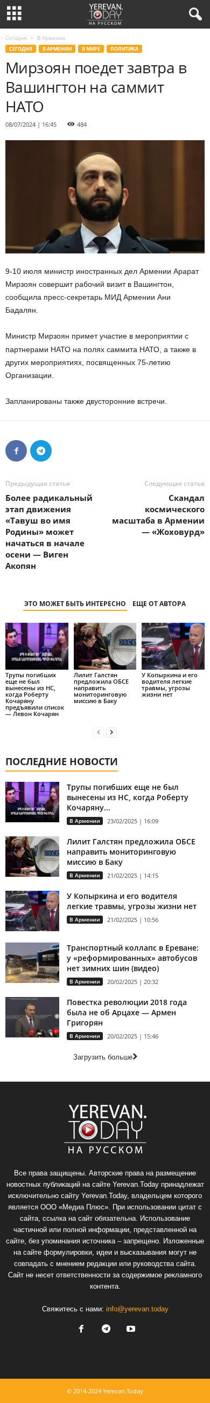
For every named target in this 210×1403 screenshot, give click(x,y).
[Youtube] (129, 1330)
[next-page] (111, 732)
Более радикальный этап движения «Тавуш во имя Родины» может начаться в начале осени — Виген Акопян (49, 531)
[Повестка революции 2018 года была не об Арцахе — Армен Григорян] (32, 1017)
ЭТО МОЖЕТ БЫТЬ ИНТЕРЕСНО (75, 603)
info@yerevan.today (137, 1309)
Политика (124, 48)
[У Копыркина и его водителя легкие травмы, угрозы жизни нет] (173, 646)
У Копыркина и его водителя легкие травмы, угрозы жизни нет (170, 684)
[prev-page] (98, 732)
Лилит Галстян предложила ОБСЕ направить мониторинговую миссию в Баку (101, 688)
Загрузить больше (102, 1057)
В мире (91, 48)
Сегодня (16, 38)
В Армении (57, 48)
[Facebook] (16, 451)
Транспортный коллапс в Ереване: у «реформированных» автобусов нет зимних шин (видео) (133, 958)
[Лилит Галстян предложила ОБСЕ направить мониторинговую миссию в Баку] (105, 646)
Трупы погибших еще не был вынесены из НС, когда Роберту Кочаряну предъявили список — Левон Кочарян (34, 694)
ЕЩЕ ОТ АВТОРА (159, 603)
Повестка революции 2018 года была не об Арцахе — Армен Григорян (127, 1012)
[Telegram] (41, 451)
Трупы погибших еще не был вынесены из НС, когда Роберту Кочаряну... (127, 797)
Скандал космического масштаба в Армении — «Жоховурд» (158, 514)
